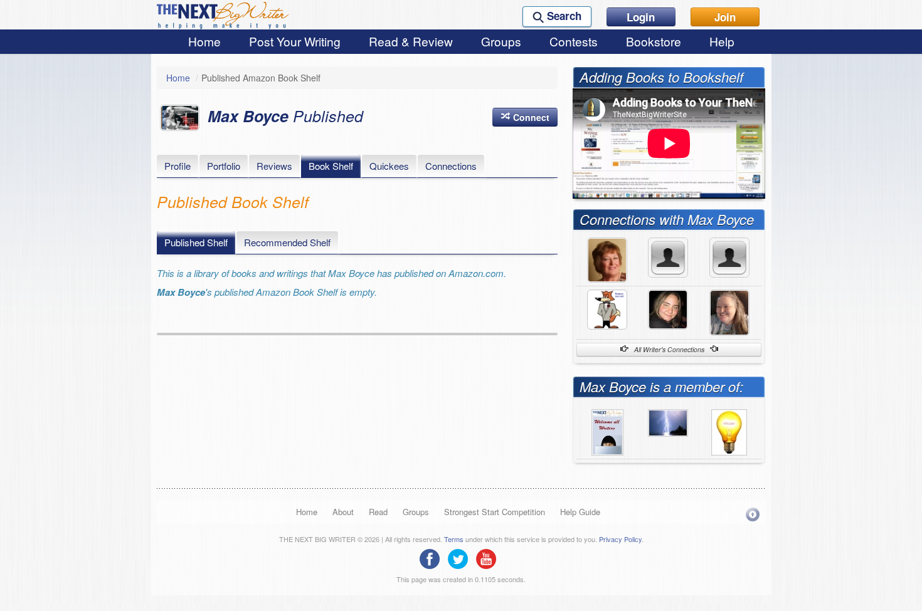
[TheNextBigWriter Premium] (607, 431)
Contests (573, 41)
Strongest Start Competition (494, 512)
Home (204, 41)
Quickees (389, 165)
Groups (501, 41)
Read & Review (411, 41)
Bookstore (653, 41)
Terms (454, 539)
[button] (525, 117)
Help (721, 41)
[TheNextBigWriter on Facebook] (433, 558)
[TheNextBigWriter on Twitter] (461, 558)
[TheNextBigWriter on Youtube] (489, 558)
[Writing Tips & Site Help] (729, 431)
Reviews (274, 165)
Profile (177, 165)
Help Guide (580, 512)
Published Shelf (196, 242)
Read (378, 512)
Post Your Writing (295, 41)
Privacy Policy (620, 539)
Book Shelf (331, 165)
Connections (451, 165)
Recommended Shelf (287, 242)
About (343, 512)
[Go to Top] (753, 514)
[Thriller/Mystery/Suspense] (668, 421)
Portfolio (223, 165)
